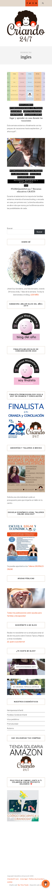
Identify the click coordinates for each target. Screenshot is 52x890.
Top (26, 185)
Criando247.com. (13, 879)
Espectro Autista (32, 111)
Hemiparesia (16, 115)
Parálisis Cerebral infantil (17, 715)
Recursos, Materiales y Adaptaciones (26, 181)
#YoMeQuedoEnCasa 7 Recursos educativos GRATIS (26, 190)
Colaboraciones (19, 174)
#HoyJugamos (26, 105)
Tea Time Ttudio (22, 885)
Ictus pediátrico (13, 719)
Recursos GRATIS (33, 115)
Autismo (10, 728)
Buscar (10, 228)
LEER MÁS (34, 295)
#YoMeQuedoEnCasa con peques (26, 108)
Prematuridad (12, 724)
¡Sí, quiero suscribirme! (16, 642)
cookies (9, 882)
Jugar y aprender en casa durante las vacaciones (26, 119)
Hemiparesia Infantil (15, 710)
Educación (16, 111)
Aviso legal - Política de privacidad (31, 879)
